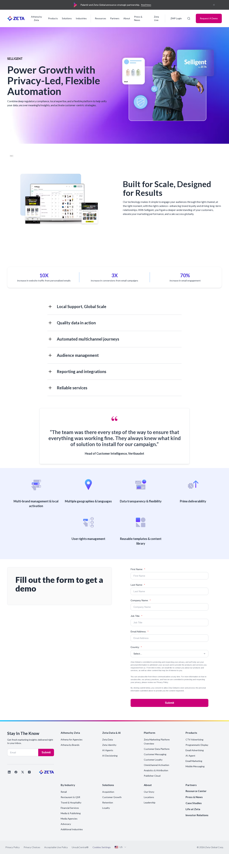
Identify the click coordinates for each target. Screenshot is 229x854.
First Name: (138, 569)
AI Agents (107, 750)
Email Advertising (195, 750)
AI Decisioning (110, 755)
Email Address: (139, 631)
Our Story (149, 791)
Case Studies (194, 803)
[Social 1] (9, 772)
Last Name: (138, 584)
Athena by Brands (70, 744)
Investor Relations (197, 815)
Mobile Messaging (195, 766)
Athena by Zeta (36, 18)
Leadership (149, 802)
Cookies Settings (102, 847)
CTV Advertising (194, 739)
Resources (100, 18)
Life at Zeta (193, 809)
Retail (64, 791)
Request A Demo (209, 18)
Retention (107, 802)
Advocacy (66, 824)
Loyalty (106, 807)
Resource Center (196, 791)
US (121, 847)
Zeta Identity (109, 744)
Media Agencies (69, 818)
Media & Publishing (71, 813)
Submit (169, 702)
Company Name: (141, 600)
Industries (81, 18)
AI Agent (190, 755)
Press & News (138, 18)
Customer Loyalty (153, 759)
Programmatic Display (197, 744)
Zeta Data (107, 739)
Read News (146, 5)
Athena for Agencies (71, 739)
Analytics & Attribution (156, 770)
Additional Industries (72, 829)
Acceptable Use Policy (56, 847)
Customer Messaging (155, 754)
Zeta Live (156, 18)
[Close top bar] (213, 4)
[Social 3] (23, 772)
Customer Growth (112, 797)
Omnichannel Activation (156, 765)
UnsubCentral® (80, 847)
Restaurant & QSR (70, 797)
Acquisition (108, 791)
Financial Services (70, 807)
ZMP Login (176, 18)
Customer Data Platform (156, 748)
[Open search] (189, 18)
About (126, 18)
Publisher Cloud (152, 775)
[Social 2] (16, 772)
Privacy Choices (32, 847)
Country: (136, 647)
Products (53, 18)
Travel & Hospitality (71, 802)
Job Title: (136, 616)
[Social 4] (29, 772)
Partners (114, 18)
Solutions (67, 18)
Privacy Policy (162, 682)
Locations (149, 797)
